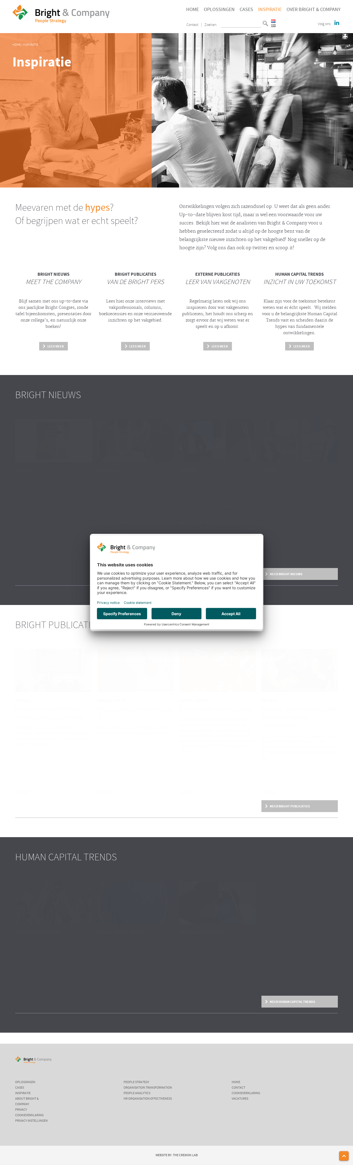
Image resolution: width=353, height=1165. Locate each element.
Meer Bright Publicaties (290, 806)
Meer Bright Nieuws (286, 574)
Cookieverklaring (29, 1115)
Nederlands (273, 21)
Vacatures (240, 1099)
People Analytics (137, 1093)
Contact (192, 25)
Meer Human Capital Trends (292, 1002)
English (273, 25)
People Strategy (136, 1082)
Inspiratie (270, 9)
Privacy (21, 1110)
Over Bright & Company (314, 9)
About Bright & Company (27, 1102)
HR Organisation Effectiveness (148, 1099)
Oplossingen (219, 9)
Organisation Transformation (148, 1088)
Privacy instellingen (31, 1121)
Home (192, 9)
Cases (246, 9)
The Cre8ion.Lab (185, 1155)
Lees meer (55, 346)
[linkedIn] (337, 23)
